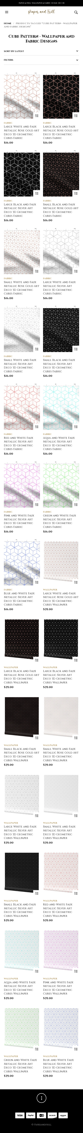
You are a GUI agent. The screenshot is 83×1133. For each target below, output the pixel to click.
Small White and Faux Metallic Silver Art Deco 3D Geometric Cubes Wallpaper (59, 832)
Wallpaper (50, 589)
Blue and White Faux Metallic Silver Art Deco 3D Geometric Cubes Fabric (19, 599)
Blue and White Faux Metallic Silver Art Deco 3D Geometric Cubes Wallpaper (58, 1065)
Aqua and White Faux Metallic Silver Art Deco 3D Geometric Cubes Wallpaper (20, 988)
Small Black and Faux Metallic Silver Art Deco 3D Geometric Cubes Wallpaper (20, 910)
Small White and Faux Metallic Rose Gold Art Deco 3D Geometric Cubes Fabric (21, 287)
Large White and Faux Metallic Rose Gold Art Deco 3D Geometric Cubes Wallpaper (61, 599)
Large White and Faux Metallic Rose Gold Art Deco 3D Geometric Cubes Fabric (21, 132)
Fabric (8, 122)
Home (7, 23)
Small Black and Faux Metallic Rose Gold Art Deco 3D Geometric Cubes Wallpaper (21, 754)
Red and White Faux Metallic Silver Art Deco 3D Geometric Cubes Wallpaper (57, 910)
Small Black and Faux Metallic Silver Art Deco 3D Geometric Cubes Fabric (59, 365)
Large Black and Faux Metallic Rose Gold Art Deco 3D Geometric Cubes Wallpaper (21, 676)
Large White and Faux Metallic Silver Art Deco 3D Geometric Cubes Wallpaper (20, 832)
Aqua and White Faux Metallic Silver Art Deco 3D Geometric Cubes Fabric (59, 443)
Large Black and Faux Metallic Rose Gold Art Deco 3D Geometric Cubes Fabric (61, 132)
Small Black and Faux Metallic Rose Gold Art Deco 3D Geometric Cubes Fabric (61, 210)
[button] (7, 12)
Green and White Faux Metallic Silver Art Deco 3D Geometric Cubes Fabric (59, 521)
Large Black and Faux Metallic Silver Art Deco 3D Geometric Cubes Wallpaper (59, 676)
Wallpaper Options (75, 582)
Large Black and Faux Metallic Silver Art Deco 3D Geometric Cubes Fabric (20, 210)
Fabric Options (36, 115)
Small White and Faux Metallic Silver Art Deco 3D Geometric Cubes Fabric (20, 365)
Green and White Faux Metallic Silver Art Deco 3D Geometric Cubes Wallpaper (20, 1065)
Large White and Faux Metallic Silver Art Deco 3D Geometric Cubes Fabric (59, 287)
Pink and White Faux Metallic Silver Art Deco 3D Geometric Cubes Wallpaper (58, 988)
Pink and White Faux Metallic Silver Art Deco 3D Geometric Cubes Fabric (19, 521)
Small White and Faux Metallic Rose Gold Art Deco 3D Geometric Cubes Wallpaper (61, 754)
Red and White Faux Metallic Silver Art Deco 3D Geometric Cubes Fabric (18, 443)
